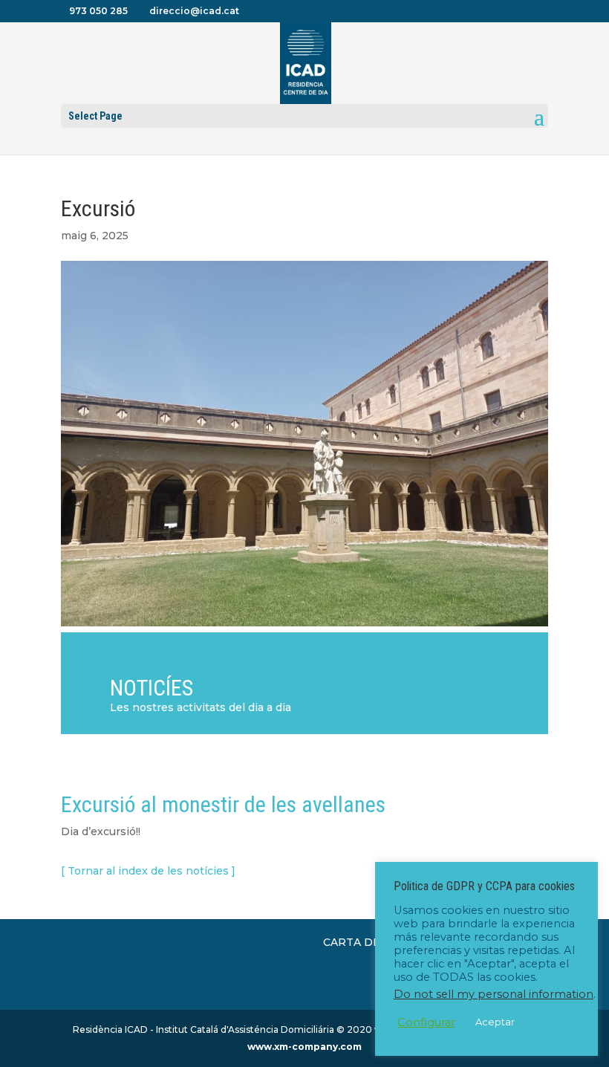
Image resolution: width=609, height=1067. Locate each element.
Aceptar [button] (495, 1022)
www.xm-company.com (304, 1046)
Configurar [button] (426, 1022)
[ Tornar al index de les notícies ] (148, 871)
